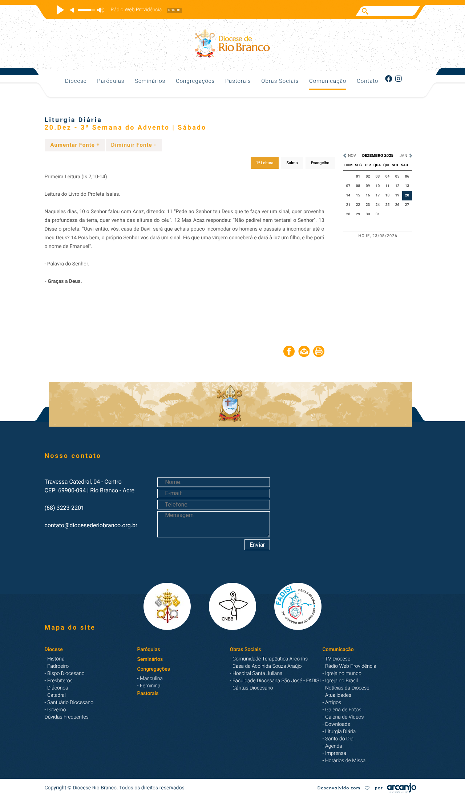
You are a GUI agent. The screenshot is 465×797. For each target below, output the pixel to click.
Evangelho (320, 162)
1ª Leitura (265, 162)
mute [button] (73, 10)
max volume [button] (100, 10)
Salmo (292, 162)
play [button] (59, 10)
